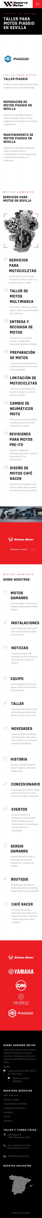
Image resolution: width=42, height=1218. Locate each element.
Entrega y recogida (11, 1099)
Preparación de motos (22, 355)
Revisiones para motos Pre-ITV (21, 439)
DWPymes (27, 1213)
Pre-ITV (7, 1117)
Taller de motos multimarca (21, 296)
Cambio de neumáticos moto (21, 409)
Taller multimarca (11, 1095)
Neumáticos (8, 1112)
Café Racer (8, 1121)
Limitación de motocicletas (23, 380)
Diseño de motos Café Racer (21, 473)
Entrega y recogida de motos (21, 327)
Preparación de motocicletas (15, 1104)
